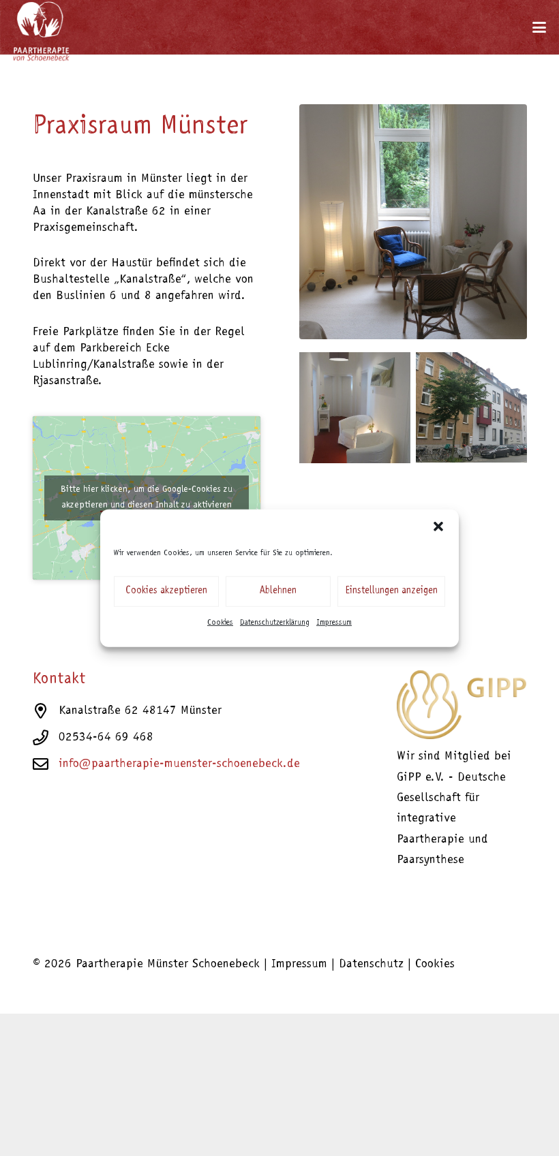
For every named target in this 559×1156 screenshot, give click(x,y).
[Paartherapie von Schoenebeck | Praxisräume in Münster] (354, 407)
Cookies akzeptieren (166, 591)
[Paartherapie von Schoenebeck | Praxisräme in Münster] (471, 407)
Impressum (334, 622)
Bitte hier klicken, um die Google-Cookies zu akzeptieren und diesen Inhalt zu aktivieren (146, 497)
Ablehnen (278, 591)
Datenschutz (371, 964)
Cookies (220, 622)
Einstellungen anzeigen (391, 591)
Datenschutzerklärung (274, 622)
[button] (438, 526)
